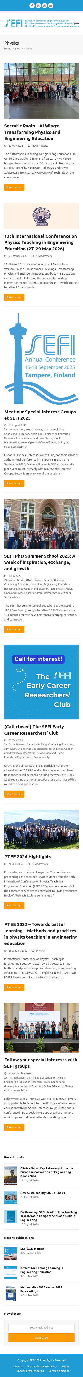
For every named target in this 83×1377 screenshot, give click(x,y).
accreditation (16, 429)
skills (7, 446)
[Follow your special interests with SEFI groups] (41, 1027)
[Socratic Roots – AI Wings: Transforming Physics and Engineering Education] (41, 90)
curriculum (36, 433)
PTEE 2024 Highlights (27, 856)
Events (65, 1366)
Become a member (60, 1370)
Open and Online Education (44, 442)
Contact (18, 1366)
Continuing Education (16, 433)
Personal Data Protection (42, 1366)
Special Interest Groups (30, 1370)
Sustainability (19, 446)
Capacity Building (54, 429)
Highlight (55, 438)
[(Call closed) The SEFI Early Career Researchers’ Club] (41, 682)
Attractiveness (33, 429)
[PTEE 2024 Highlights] (41, 829)
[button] (76, 23)
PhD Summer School (49, 592)
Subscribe (41, 1337)
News (35, 145)
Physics (44, 145)
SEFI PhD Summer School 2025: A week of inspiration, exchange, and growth (39, 562)
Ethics (19, 438)
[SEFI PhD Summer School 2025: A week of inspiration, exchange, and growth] (41, 523)
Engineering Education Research (36, 748)
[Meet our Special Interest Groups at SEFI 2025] (41, 358)
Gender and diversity (36, 438)
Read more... (14, 187)
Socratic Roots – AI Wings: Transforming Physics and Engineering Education (32, 132)
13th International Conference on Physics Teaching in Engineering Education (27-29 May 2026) (40, 242)
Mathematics (11, 442)
